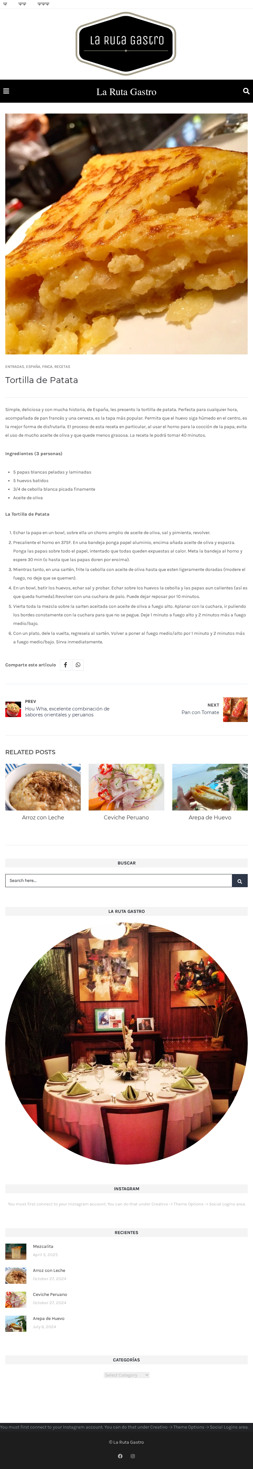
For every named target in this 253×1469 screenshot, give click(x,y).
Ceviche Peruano (126, 817)
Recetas (62, 366)
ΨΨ (22, 4)
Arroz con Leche (43, 817)
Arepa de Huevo (210, 817)
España (33, 366)
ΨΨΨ (43, 4)
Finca (47, 366)
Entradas (14, 366)
